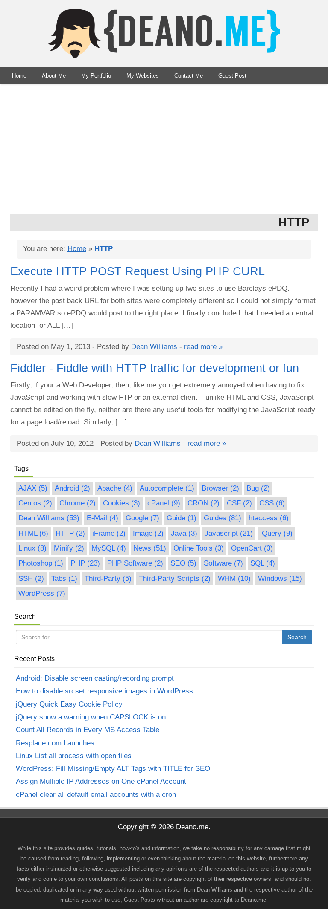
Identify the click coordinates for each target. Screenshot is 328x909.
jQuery (276, 533)
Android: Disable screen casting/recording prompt (95, 678)
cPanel (163, 503)
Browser (220, 488)
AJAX (32, 488)
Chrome (77, 503)
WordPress (41, 593)
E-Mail (102, 518)
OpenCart (252, 548)
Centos (35, 503)
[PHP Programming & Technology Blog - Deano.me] (164, 34)
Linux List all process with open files (74, 756)
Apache (114, 488)
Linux (32, 548)
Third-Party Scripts (175, 578)
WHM (234, 578)
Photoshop (40, 563)
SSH (31, 578)
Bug (258, 488)
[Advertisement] (164, 148)
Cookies (121, 503)
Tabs (64, 578)
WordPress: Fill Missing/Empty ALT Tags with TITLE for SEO (113, 769)
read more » (203, 347)
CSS (272, 503)
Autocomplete (167, 488)
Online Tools (198, 548)
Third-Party (108, 578)
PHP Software (135, 563)
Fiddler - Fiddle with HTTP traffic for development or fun (154, 368)
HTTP (70, 533)
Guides (222, 518)
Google (142, 518)
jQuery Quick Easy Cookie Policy (69, 704)
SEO (183, 563)
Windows (280, 578)
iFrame (109, 533)
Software (223, 563)
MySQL (108, 548)
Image (148, 533)
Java (184, 533)
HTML (33, 533)
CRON (203, 503)
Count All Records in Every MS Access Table (87, 730)
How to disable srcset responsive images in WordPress (104, 691)
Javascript (229, 533)
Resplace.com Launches (55, 743)
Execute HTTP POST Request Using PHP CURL (137, 271)
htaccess (269, 518)
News (149, 548)
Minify (69, 548)
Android (72, 488)
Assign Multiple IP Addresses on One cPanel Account (101, 781)
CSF (239, 503)
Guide (181, 518)
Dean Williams (154, 347)
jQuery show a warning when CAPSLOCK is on (91, 717)
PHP (85, 563)
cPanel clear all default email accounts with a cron (96, 795)
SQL (262, 563)
